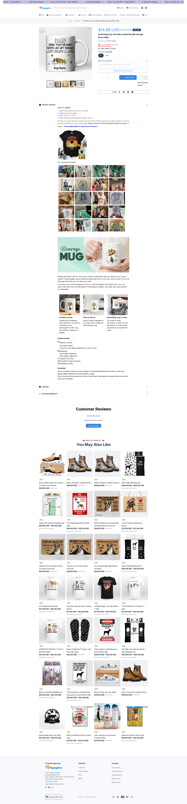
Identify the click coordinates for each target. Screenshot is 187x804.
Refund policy (116, 782)
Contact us (81, 767)
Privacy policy (116, 767)
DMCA (80, 778)
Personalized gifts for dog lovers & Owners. (81, 126)
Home (70, 21)
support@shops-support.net (54, 784)
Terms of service (117, 771)
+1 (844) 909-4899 (51, 781)
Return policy (116, 778)
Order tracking (83, 771)
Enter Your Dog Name (105, 61)
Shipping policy (117, 775)
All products (77, 21)
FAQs (80, 775)
